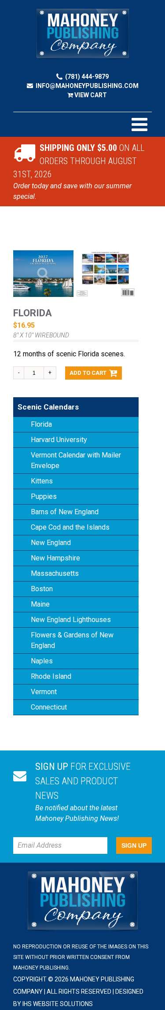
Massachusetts (55, 573)
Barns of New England (65, 512)
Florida (41, 424)
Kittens (42, 481)
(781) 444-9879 (87, 76)
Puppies (44, 496)
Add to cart (88, 373)
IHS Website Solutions (57, 1003)
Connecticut (49, 707)
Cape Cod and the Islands (70, 527)
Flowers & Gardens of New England (72, 640)
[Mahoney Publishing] (83, 34)
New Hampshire (55, 558)
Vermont (44, 692)
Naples (42, 661)
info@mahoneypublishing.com (87, 85)
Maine (40, 604)
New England (51, 542)
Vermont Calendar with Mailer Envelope (76, 460)
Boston (42, 589)
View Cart (90, 95)
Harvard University (59, 439)
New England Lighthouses (71, 619)
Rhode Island (51, 676)
